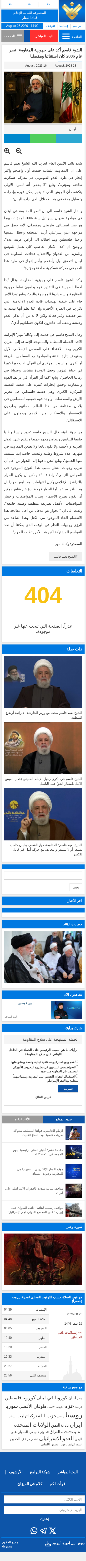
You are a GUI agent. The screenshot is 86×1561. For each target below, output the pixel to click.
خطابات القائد (72, 924)
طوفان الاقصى (55, 1406)
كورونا (28, 1397)
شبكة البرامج (40, 1472)
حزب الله (47, 1415)
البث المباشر (44, 36)
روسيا (73, 1415)
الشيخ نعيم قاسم (65, 556)
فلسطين (13, 1397)
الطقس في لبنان (29, 1439)
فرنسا (78, 1407)
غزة (69, 1405)
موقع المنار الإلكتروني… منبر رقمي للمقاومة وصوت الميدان (40, 1171)
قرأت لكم (57, 1484)
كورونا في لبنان (51, 1397)
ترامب (22, 1416)
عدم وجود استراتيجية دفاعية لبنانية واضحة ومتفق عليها (43, 1062)
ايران (76, 1424)
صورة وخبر (74, 1227)
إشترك (44, 1519)
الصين (15, 1438)
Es (48, 4)
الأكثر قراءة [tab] (22, 1119)
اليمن (55, 1425)
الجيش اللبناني (50, 1444)
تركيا (32, 1415)
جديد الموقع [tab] (64, 1119)
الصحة (79, 1444)
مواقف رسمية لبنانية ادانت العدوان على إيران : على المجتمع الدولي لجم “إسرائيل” (35, 1210)
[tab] (43, 1039)
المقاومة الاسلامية (71, 1432)
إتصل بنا (64, 26)
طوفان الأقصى (32, 1406)
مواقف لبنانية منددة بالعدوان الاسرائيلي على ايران (34, 1191)
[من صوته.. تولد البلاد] (43, 1260)
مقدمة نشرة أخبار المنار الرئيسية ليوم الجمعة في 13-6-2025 (38, 1152)
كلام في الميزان (29, 1484)
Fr (29, 4)
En (10, 4)
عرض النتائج (43, 1097)
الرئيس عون (68, 1444)
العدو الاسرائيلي (56, 1438)
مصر (79, 1398)
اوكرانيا (65, 1425)
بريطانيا (12, 1416)
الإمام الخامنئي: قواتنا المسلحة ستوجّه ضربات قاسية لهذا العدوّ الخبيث (38, 1133)
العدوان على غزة (39, 1432)
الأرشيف (50, 26)
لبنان (72, 129)
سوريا (11, 1406)
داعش (60, 1416)
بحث (76, 887)
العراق (55, 1431)
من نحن (77, 26)
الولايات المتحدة (32, 1425)
